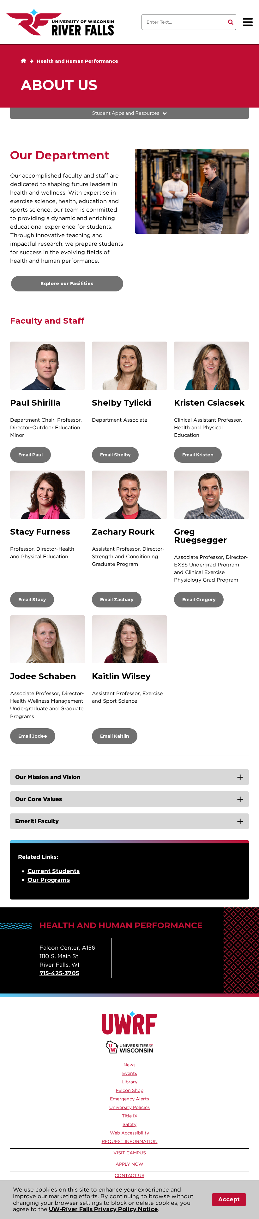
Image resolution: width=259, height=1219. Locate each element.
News (129, 1064)
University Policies (129, 1107)
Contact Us (129, 1175)
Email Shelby (115, 455)
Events (129, 1073)
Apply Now (129, 1164)
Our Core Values (38, 799)
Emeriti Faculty (37, 821)
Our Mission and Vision (47, 777)
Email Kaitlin (114, 736)
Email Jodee (32, 736)
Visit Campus (129, 1152)
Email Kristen (198, 455)
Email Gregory (198, 599)
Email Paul (30, 455)
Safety (129, 1124)
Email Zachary (116, 599)
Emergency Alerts (129, 1098)
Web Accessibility (129, 1132)
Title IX (129, 1115)
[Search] (231, 22)
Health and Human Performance (77, 61)
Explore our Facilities (66, 283)
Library (129, 1081)
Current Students (53, 871)
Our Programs (48, 879)
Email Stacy (32, 599)
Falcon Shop (129, 1090)
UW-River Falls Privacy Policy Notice (103, 1209)
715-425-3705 (59, 973)
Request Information (130, 1141)
